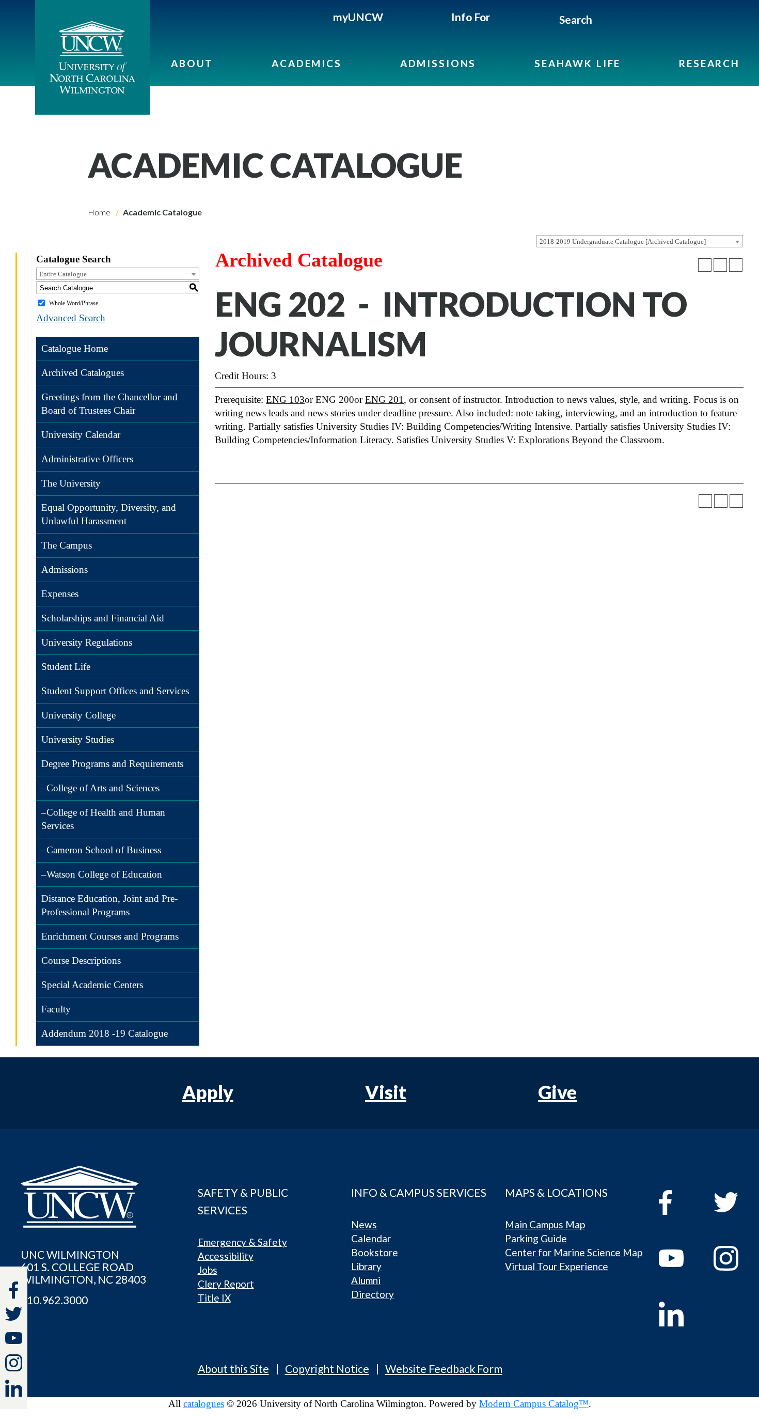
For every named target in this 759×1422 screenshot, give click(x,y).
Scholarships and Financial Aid (102, 618)
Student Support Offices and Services (115, 690)
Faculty (56, 1009)
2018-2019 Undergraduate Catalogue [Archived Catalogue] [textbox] (623, 241)
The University (71, 483)
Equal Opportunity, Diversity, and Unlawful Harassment (108, 514)
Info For (470, 16)
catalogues (203, 1403)
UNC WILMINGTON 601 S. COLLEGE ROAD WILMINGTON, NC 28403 (83, 1267)
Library (366, 1266)
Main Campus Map (545, 1224)
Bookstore (374, 1252)
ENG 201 (384, 399)
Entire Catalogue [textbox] (63, 274)
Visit (385, 1092)
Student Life (65, 666)
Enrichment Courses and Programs (110, 936)
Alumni (366, 1280)
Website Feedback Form (443, 1368)
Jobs (207, 1270)
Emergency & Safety (242, 1242)
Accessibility (226, 1256)
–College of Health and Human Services (103, 819)
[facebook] (679, 1202)
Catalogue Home (74, 348)
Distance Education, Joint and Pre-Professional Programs (109, 905)
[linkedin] (679, 1314)
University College (78, 715)
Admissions (438, 63)
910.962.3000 (54, 1300)
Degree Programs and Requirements (112, 763)
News (364, 1224)
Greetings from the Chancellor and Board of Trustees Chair (109, 404)
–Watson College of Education (101, 874)
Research (709, 63)
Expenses (59, 593)
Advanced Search (70, 317)
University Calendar (80, 434)
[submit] (603, 21)
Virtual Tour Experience (556, 1266)
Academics (307, 63)
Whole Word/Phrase (73, 303)
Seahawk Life (577, 63)
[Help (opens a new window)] (735, 265)
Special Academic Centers (92, 984)
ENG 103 (285, 399)
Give (557, 1092)
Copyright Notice (327, 1368)
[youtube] (679, 1258)
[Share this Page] (704, 265)
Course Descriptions (81, 960)
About (192, 63)
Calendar (371, 1238)
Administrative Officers (87, 459)
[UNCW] (92, 57)
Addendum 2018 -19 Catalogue (104, 1033)
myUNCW (358, 16)
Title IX (214, 1298)
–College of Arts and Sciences (100, 788)
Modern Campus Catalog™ (534, 1403)
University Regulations (86, 642)
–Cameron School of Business (101, 850)
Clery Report (226, 1284)
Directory (372, 1294)
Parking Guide (536, 1238)
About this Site (233, 1368)
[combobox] (639, 241)
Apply (207, 1092)
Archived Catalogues (82, 372)
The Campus (66, 545)
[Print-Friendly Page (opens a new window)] (720, 265)
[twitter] (13, 1315)
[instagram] (13, 1362)
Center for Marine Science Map (573, 1252)
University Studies (77, 739)
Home (99, 212)
